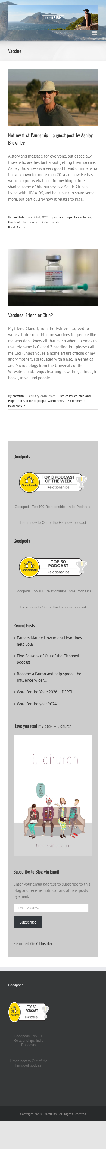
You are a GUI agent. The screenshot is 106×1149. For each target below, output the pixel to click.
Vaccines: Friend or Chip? (30, 315)
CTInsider (44, 943)
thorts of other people (73, 102)
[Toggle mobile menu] (95, 33)
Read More (15, 227)
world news (53, 284)
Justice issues (26, 279)
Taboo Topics (48, 102)
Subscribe (28, 922)
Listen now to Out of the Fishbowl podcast (53, 523)
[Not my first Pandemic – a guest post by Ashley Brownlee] (53, 97)
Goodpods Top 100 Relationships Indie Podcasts (53, 507)
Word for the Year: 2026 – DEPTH (45, 691)
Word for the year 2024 (37, 703)
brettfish (18, 217)
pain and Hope (28, 102)
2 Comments (50, 222)
